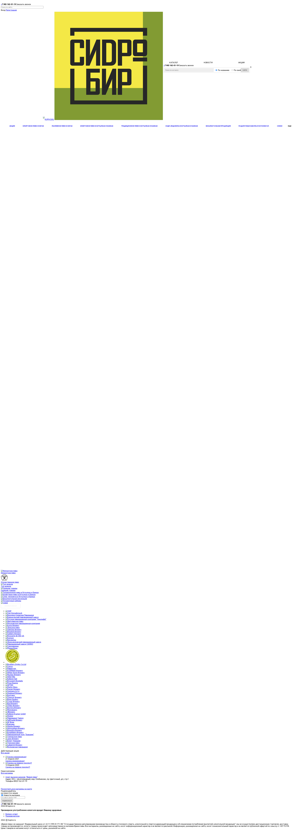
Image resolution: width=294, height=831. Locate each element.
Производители (13, 816)
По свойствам (240, 70)
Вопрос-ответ (12, 814)
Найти (245, 70)
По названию (223, 70)
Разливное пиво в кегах (62, 126)
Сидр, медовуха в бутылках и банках (181, 126)
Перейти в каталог (10, 606)
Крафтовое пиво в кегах (33, 126)
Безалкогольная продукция (218, 126)
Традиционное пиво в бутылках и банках (139, 126)
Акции (12, 126)
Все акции (5, 753)
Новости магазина (11, 795)
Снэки (279, 126)
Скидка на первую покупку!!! (18, 767)
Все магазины (7, 773)
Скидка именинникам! (15, 761)
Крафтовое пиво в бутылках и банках (96, 126)
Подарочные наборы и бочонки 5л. (254, 126)
